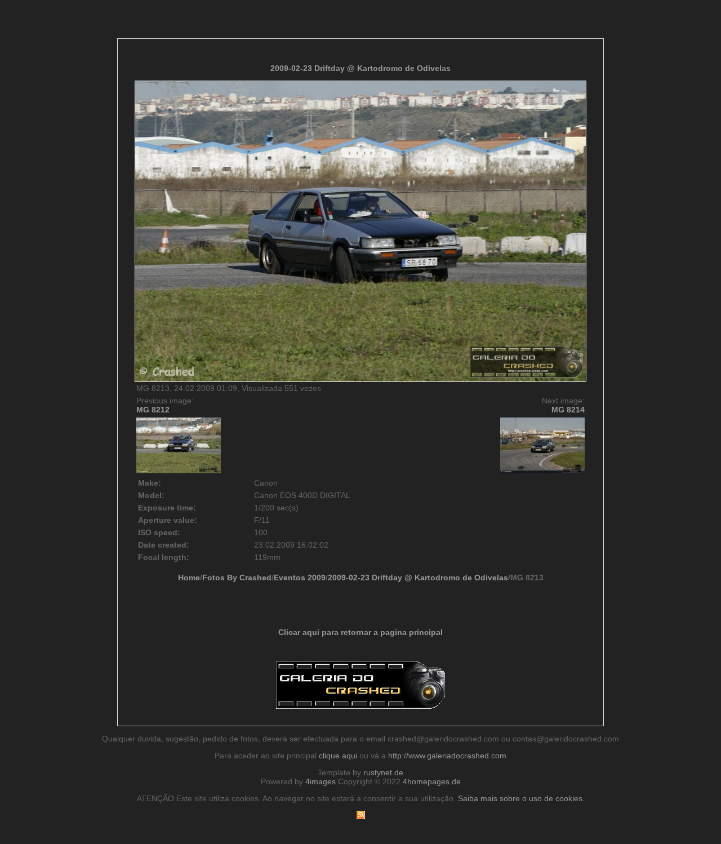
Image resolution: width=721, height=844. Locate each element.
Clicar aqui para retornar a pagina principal (360, 632)
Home (189, 577)
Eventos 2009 (300, 577)
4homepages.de (432, 781)
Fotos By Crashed (237, 577)
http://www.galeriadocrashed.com (447, 755)
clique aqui (338, 755)
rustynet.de (383, 772)
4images (320, 781)
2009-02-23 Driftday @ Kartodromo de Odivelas (360, 68)
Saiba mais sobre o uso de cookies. (521, 798)
